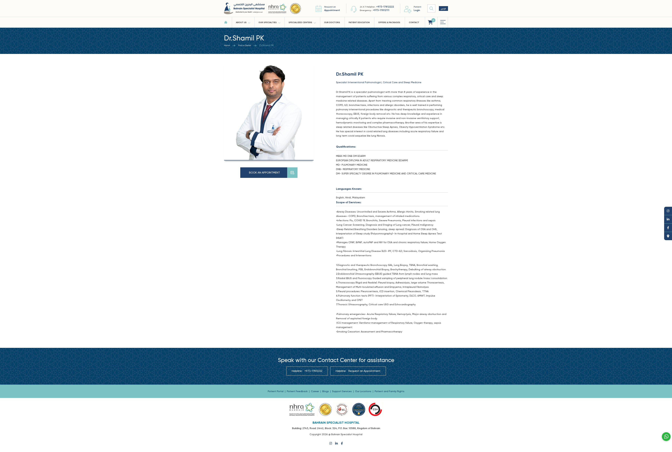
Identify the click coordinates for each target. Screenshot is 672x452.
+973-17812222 (385, 6)
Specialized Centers (300, 22)
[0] (430, 22)
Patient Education (359, 22)
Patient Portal (276, 391)
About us (241, 22)
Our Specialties (267, 22)
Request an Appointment (364, 371)
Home (227, 45)
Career (315, 391)
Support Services (342, 391)
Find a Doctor (244, 45)
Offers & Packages (389, 22)
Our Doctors (332, 22)
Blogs (326, 391)
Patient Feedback (297, 391)
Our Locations (363, 391)
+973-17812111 (381, 10)
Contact (414, 22)
